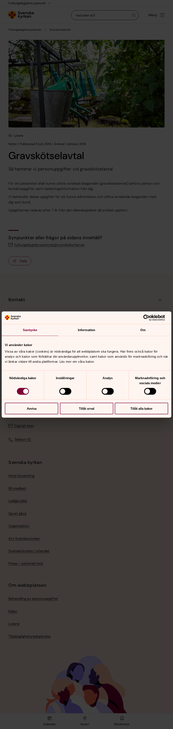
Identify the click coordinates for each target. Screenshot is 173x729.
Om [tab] (143, 330)
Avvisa (31, 408)
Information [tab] (86, 330)
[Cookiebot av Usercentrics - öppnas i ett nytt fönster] (149, 317)
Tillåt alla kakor (141, 408)
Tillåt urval (86, 408)
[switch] (65, 391)
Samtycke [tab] (30, 330)
